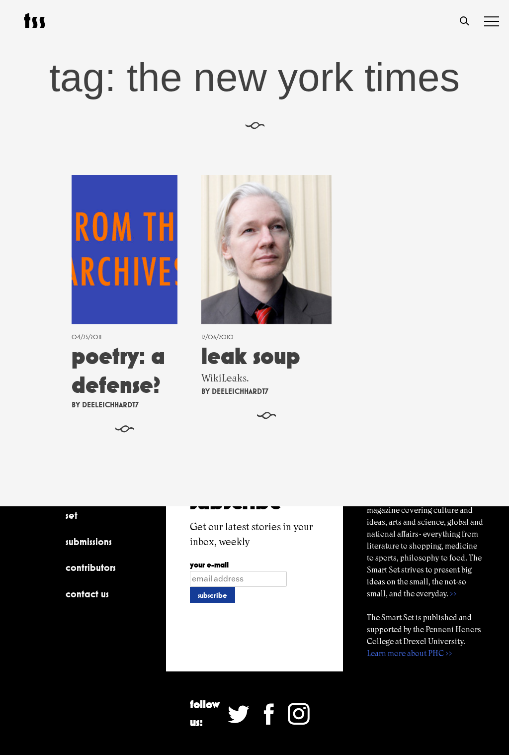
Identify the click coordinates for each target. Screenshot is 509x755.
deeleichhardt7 (110, 404)
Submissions (89, 541)
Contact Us (87, 593)
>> (453, 593)
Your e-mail (209, 564)
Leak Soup (250, 356)
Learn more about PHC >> (409, 653)
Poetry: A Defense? (118, 370)
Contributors (91, 567)
